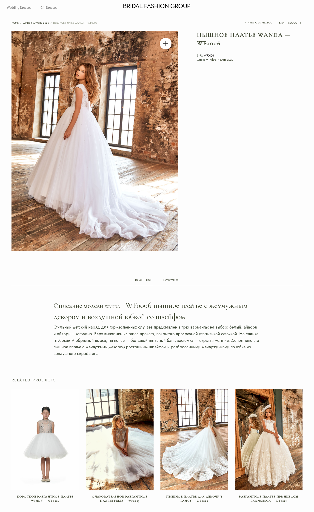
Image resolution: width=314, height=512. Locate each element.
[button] (165, 43)
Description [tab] (143, 280)
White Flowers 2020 (36, 23)
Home (15, 23)
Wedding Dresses (19, 7)
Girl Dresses (48, 7)
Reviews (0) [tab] (171, 280)
